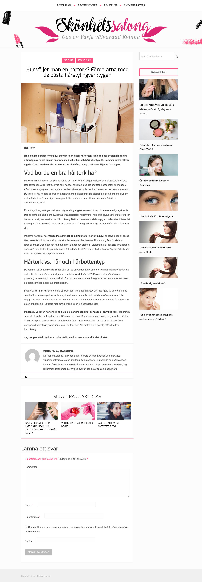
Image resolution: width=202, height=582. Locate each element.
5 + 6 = (29, 541)
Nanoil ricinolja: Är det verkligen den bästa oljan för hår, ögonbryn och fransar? (156, 109)
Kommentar (31, 467)
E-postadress (32, 517)
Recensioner (88, 5)
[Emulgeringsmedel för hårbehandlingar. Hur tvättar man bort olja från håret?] (41, 419)
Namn (29, 505)
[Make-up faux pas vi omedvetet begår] (114, 419)
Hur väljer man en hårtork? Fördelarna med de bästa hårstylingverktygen (77, 72)
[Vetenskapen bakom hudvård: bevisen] (78, 419)
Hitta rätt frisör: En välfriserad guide (156, 216)
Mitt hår (64, 5)
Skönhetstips (134, 5)
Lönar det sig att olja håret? (152, 283)
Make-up (110, 5)
